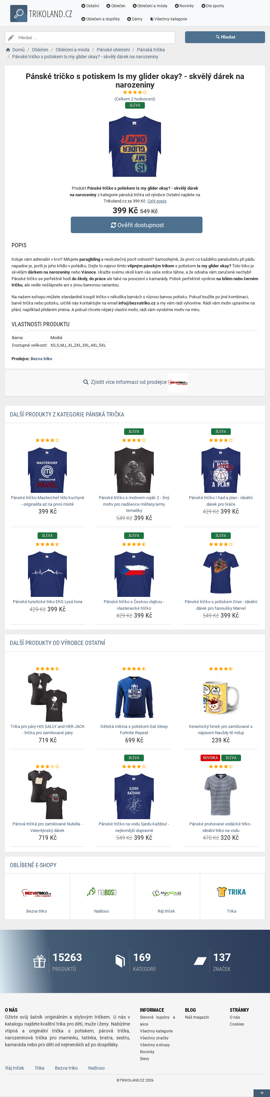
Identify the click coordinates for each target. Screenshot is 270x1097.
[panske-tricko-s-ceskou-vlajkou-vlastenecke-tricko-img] (134, 572)
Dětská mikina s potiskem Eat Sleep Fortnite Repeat (134, 730)
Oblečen (118, 6)
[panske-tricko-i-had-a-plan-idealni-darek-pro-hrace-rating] (221, 440)
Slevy (144, 1059)
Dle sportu (215, 6)
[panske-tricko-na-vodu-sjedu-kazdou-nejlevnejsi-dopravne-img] (134, 794)
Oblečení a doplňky (103, 19)
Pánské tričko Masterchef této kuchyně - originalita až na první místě (47, 501)
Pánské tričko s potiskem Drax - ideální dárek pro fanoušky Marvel (221, 605)
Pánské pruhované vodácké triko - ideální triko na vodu (220, 827)
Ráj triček (14, 1068)
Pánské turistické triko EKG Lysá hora (47, 601)
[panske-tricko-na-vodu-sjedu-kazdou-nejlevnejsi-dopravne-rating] (134, 766)
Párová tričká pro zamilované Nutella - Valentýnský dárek (47, 827)
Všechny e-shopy (155, 1045)
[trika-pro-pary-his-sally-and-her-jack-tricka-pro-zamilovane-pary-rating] (47, 669)
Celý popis (157, 201)
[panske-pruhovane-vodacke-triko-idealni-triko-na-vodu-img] (221, 794)
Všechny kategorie (170, 19)
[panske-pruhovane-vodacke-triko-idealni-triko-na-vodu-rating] (221, 766)
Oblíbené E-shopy (33, 865)
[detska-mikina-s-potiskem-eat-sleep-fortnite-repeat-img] (134, 697)
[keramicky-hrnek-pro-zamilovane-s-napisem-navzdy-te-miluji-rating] (221, 669)
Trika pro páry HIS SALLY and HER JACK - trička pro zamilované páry (48, 730)
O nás (235, 1017)
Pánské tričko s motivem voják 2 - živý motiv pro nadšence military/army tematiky (134, 504)
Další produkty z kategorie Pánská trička (67, 414)
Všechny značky (154, 1038)
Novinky (186, 6)
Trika (39, 1068)
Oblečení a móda (152, 6)
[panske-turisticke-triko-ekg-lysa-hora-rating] (47, 544)
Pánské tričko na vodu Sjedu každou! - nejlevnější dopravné (134, 827)
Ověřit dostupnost (141, 225)
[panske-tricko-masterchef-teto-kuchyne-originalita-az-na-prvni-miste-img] (47, 468)
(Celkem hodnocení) (135, 98)
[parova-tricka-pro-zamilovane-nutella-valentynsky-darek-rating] (47, 766)
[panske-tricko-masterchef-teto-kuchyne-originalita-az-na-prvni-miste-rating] (47, 440)
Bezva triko (41, 358)
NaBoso (96, 1068)
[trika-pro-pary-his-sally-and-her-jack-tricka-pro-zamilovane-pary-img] (47, 697)
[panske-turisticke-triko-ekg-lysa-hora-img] (47, 572)
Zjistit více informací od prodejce (129, 382)
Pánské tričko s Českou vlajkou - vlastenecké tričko (134, 605)
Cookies (237, 1024)
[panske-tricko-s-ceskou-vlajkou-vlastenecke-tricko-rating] (134, 544)
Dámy (137, 19)
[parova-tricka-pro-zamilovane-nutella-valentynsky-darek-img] (47, 794)
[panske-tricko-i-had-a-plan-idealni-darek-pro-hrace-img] (221, 468)
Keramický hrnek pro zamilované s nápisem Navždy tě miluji (221, 730)
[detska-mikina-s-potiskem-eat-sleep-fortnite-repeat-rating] (134, 669)
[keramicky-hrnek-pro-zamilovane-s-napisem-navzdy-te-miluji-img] (221, 697)
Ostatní (92, 6)
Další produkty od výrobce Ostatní (57, 642)
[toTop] (262, 1093)
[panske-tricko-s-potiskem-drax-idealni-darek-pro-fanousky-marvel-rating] (221, 544)
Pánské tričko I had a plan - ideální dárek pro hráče (221, 501)
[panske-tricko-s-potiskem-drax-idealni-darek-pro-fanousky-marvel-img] (221, 572)
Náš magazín (197, 1017)
